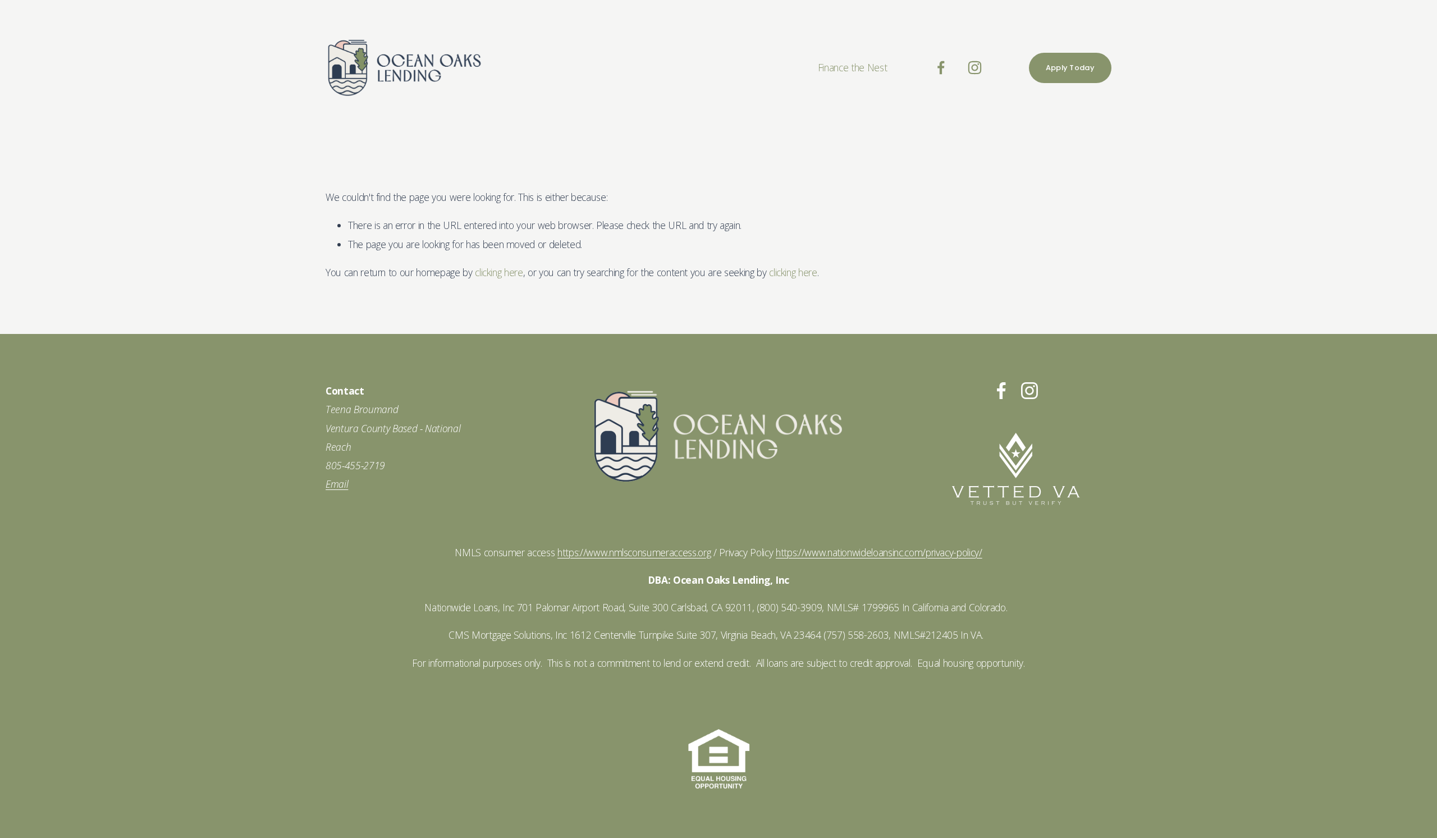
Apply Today (1070, 67)
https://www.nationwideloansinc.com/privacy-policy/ (879, 552)
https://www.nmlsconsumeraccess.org (634, 552)
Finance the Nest (852, 67)
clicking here (499, 272)
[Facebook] (941, 67)
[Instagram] (975, 67)
